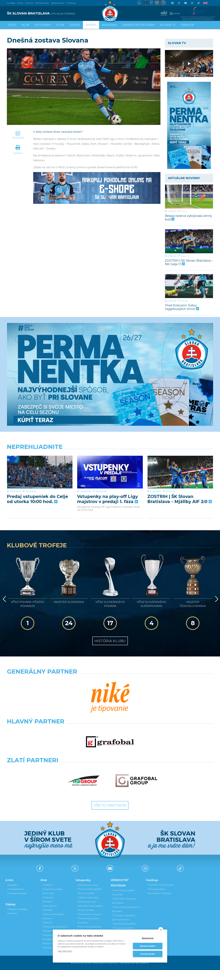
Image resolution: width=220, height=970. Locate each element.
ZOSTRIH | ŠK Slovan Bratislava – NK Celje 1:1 (189, 262)
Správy (91, 25)
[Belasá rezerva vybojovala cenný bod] (189, 196)
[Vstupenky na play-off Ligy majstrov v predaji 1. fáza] (110, 472)
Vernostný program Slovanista (88, 920)
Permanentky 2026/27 (90, 889)
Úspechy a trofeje (53, 889)
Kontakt (48, 910)
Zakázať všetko (147, 946)
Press (20, 3)
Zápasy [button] (74, 25)
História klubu (110, 641)
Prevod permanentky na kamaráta (126, 909)
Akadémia (109, 25)
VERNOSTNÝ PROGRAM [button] (138, 25)
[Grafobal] (110, 742)
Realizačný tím (16, 889)
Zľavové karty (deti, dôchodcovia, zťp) (87, 899)
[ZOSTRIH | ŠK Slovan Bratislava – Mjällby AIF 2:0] (180, 472)
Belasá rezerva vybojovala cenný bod (188, 217)
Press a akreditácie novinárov (53, 916)
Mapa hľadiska (86, 910)
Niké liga (184, 301)
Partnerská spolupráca (55, 926)
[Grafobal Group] (136, 780)
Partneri (48, 922)
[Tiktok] (199, 3)
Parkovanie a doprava (90, 914)
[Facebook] (172, 3)
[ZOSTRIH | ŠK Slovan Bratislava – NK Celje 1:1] (189, 241)
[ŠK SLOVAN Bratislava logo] (110, 11)
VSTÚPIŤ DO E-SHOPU (162, 885)
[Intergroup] (84, 780)
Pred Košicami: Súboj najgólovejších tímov (181, 307)
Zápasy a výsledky (18, 909)
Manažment (50, 905)
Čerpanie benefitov (124, 928)
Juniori (184, 211)
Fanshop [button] (187, 25)
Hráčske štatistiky (18, 893)
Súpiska (13, 885)
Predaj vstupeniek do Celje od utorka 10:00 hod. (37, 499)
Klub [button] (25, 25)
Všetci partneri (110, 805)
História (48, 885)
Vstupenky (30, 491)
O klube (48, 901)
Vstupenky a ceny (88, 885)
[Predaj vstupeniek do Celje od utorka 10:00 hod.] (40, 472)
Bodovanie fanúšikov (125, 923)
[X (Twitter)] (179, 3)
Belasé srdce (57, 3)
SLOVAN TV (167, 25)
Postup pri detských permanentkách (123, 917)
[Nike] (110, 697)
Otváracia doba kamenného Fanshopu (159, 891)
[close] (160, 929)
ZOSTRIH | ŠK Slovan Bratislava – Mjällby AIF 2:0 (178, 499)
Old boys (48, 897)
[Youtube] (185, 3)
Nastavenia (148, 938)
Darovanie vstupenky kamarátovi (89, 928)
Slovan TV (184, 256)
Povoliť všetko (147, 954)
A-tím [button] (60, 25)
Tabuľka (13, 913)
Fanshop (71, 3)
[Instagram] (192, 3)
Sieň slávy (49, 893)
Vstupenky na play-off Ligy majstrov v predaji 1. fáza (107, 499)
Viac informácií (65, 951)
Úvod (12, 25)
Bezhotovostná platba (90, 905)
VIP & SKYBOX (87, 893)
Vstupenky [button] (42, 25)
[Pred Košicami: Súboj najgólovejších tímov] (189, 286)
